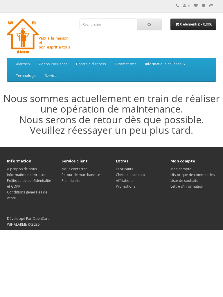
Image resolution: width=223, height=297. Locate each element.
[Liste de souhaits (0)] (196, 5)
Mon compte (180, 168)
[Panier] (203, 5)
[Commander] (211, 5)
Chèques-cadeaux (130, 174)
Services (51, 75)
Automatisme (125, 63)
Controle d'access (91, 63)
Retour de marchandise (81, 174)
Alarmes (23, 63)
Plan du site (71, 180)
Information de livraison (26, 174)
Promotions (125, 186)
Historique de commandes (192, 174)
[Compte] (186, 5)
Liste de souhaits (184, 180)
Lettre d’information (186, 186)
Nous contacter (74, 168)
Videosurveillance (52, 63)
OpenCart (41, 218)
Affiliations (124, 180)
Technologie (26, 75)
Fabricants (124, 168)
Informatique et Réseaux (165, 63)
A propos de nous (22, 168)
